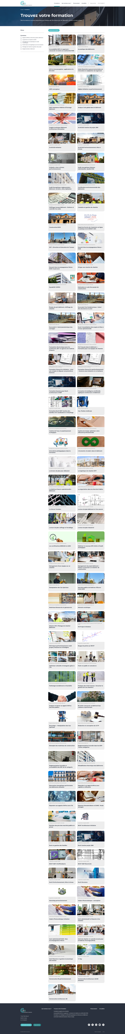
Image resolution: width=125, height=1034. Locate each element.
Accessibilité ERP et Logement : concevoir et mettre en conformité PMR (71, 1013)
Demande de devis (53, 30)
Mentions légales (98, 1031)
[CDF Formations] (26, 1010)
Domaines (23, 35)
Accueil (22, 9)
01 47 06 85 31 (101, 3)
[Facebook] (89, 1025)
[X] (92, 1025)
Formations (57, 3)
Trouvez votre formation (60, 1008)
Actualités (84, 3)
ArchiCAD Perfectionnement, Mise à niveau (64, 1016)
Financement (76, 3)
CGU (103, 1031)
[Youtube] (100, 1025)
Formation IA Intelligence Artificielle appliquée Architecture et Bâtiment (71, 1015)
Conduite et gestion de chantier (61, 1011)
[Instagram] (103, 1025)
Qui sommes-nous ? (66, 3)
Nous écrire (93, 3)
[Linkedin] (96, 1025)
